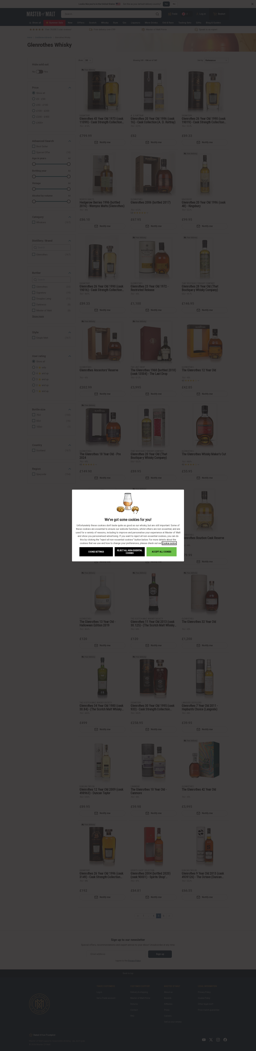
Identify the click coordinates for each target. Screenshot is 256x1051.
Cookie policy (169, 543)
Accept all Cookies (161, 551)
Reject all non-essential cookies (129, 551)
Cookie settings (96, 551)
